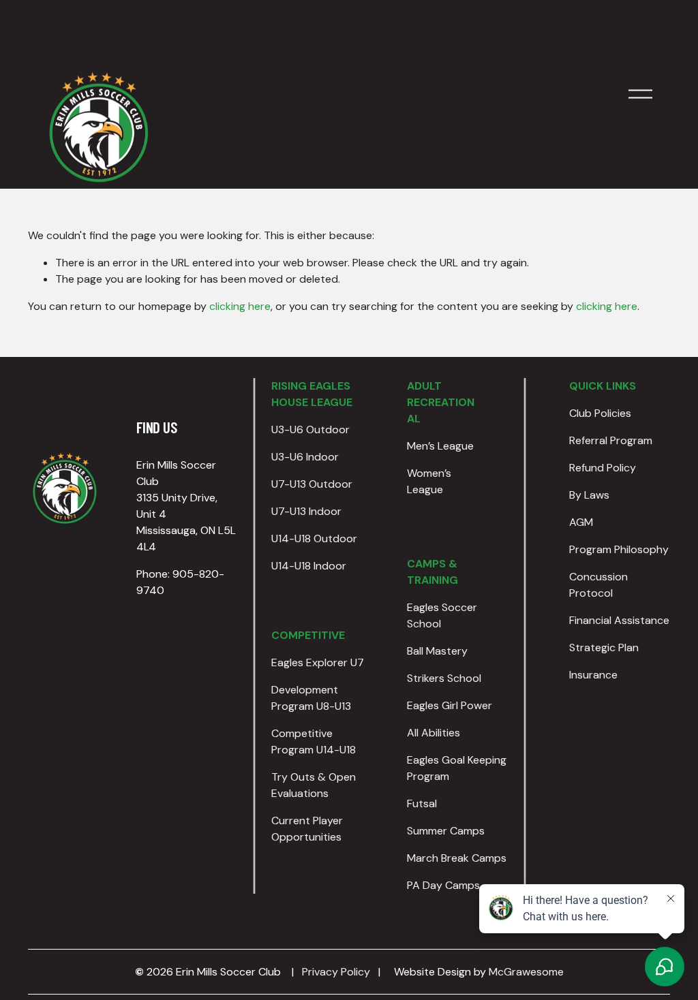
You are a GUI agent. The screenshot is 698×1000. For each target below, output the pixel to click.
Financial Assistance (619, 620)
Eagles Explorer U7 (317, 662)
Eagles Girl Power (449, 705)
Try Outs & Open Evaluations (313, 785)
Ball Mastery (437, 651)
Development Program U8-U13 (311, 698)
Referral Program (610, 440)
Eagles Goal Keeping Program (456, 768)
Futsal (422, 803)
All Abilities (433, 732)
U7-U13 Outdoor (311, 484)
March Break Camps (456, 858)
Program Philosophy (619, 549)
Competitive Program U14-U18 (313, 741)
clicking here (240, 306)
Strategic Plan (604, 647)
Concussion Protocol (598, 584)
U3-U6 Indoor (305, 457)
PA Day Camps (443, 885)
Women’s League (429, 481)
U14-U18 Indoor (308, 566)
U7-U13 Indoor (306, 511)
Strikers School (444, 678)
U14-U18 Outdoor (314, 538)
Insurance (593, 675)
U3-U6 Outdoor (310, 429)
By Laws (589, 495)
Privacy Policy (336, 972)
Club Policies (600, 413)
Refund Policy (602, 467)
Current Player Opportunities (307, 828)
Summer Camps (446, 831)
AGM (581, 522)
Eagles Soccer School (442, 615)
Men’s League (440, 446)
